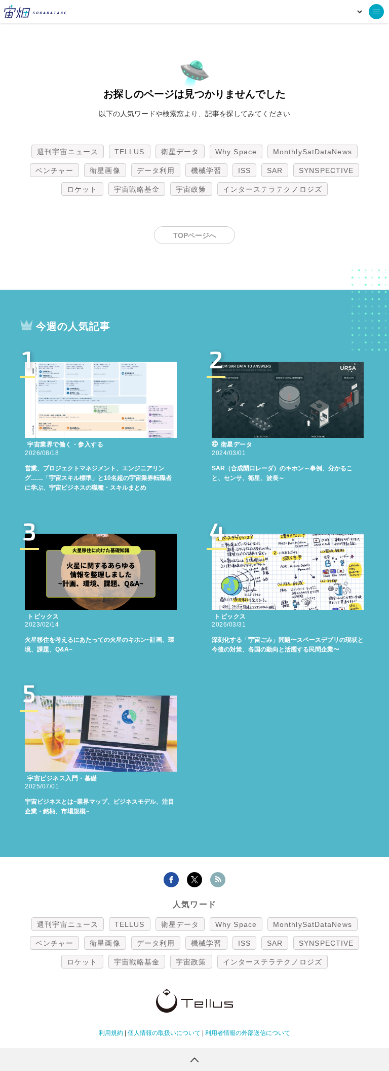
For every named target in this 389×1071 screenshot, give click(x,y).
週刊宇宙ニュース (67, 152)
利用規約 (111, 1033)
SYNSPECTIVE (326, 170)
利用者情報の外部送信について (247, 1033)
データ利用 (156, 170)
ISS (244, 170)
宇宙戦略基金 (137, 189)
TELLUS (129, 152)
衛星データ (180, 152)
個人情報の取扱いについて (164, 1033)
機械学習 (206, 170)
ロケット (82, 189)
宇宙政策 (191, 189)
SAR (275, 170)
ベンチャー (54, 170)
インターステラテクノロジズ (272, 189)
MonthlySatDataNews (312, 152)
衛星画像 (105, 170)
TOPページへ (194, 235)
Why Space (236, 152)
